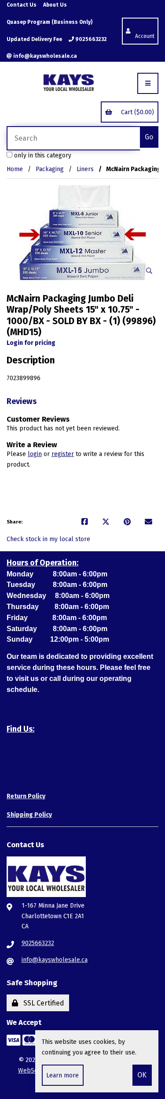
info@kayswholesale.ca (44, 56)
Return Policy (26, 796)
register (62, 454)
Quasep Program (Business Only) (49, 22)
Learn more (62, 1075)
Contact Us (22, 5)
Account (144, 30)
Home (15, 169)
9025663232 (90, 39)
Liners (85, 169)
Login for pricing (31, 343)
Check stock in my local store (48, 539)
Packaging (50, 169)
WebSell (30, 1070)
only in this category (41, 155)
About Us (55, 5)
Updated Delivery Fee (34, 39)
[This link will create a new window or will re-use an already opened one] (84, 522)
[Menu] (147, 83)
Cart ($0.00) (135, 112)
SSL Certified (42, 1003)
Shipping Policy (29, 815)
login (35, 454)
